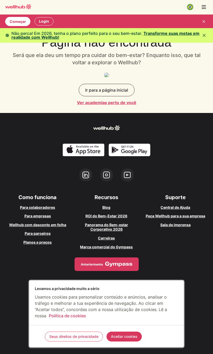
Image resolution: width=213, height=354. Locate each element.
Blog (106, 207)
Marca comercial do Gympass (106, 247)
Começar (18, 21)
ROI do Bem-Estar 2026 (106, 216)
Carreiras (106, 238)
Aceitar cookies (124, 336)
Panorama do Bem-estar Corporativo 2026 (106, 227)
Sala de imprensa (175, 225)
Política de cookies (67, 315)
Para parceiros (38, 233)
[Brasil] (190, 7)
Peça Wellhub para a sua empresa (175, 216)
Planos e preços (37, 242)
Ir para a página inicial (106, 90)
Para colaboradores (37, 207)
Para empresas (37, 216)
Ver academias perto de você (106, 102)
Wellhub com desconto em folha (37, 225)
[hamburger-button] (203, 7)
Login (44, 21)
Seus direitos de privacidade (73, 336)
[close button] (203, 21)
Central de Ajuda (175, 207)
